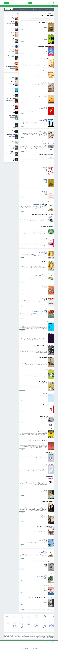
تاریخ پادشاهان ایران (42, 149)
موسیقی (22, 624)
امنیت (37, 618)
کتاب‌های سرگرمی (13, 159)
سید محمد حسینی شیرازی (43, 83)
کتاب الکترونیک (45, 642)
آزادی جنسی (41, 493)
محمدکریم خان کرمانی (44, 274)
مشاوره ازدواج (28, 159)
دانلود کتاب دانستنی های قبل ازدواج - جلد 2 (47, 261)
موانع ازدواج (39, 111)
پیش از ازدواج (39, 86)
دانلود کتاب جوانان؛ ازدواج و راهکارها (48, 82)
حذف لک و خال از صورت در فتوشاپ (32, 507)
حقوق (45, 626)
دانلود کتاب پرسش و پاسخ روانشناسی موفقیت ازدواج (45, 526)
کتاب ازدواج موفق (41, 338)
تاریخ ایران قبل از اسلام (37, 482)
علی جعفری (45, 539)
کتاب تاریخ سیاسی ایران (35, 148)
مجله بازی (15, 618)
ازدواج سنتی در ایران (31, 65)
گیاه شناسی (22, 375)
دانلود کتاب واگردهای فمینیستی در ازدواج (47, 489)
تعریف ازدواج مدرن (43, 65)
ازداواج (44, 254)
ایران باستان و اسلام (38, 146)
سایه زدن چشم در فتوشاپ (41, 507)
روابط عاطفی (34, 445)
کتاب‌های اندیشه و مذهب (12, 89)
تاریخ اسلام (22, 363)
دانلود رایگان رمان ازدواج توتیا (42, 124)
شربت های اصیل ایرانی (25, 289)
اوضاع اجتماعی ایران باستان (43, 470)
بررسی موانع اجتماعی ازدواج (41, 519)
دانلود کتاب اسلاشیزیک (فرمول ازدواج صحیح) (47, 106)
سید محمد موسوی (44, 286)
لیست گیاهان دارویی (24, 208)
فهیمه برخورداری (45, 405)
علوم (47, 5)
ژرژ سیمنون (12, 94)
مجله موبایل (14, 617)
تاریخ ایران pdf (43, 469)
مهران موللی (45, 227)
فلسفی (45, 625)
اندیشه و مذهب (44, 617)
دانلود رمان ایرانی (44, 134)
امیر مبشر (13, 146)
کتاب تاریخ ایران (38, 149)
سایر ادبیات (52, 628)
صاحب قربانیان (45, 59)
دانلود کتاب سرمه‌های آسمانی (49, 321)
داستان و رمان (7, 617)
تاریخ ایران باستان (38, 469)
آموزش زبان (52, 627)
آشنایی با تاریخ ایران (33, 362)
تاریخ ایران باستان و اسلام (33, 146)
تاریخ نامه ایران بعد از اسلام (28, 364)
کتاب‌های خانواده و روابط (42, 60)
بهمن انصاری (45, 477)
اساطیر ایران (43, 481)
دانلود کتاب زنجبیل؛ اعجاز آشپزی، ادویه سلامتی (46, 381)
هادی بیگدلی (12, 88)
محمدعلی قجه (12, 152)
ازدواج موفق (45, 111)
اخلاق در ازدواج (36, 110)
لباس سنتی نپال (34, 610)
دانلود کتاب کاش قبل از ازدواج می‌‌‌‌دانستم (47, 94)
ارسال (38, 637)
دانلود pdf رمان (34, 122)
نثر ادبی (53, 623)
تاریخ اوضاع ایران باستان (23, 469)
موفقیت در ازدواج (25, 350)
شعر (53, 618)
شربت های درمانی (39, 289)
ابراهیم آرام (45, 251)
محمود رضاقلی (45, 143)
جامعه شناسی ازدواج (30, 542)
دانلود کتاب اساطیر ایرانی (50, 476)
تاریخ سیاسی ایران (40, 147)
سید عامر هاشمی (44, 394)
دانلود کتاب (22, 78)
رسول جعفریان (45, 358)
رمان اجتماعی (40, 123)
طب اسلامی (42, 232)
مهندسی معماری (28, 618)
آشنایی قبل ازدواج (28, 110)
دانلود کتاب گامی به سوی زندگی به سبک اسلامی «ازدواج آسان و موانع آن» (42, 214)
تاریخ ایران (44, 147)
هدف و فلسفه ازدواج (32, 111)
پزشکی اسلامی (43, 180)
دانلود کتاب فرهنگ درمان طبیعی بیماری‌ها (47, 201)
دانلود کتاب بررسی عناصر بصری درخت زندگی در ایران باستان (44, 573)
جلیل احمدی (45, 107)
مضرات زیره (42, 375)
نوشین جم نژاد (12, 105)
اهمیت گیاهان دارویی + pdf (35, 555)
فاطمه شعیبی (45, 239)
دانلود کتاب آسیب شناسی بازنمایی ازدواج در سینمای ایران (45, 537)
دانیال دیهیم (45, 551)
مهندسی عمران (28, 617)
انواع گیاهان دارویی (42, 206)
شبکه (37, 623)
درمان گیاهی (36, 376)
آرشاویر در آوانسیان (47, 18)
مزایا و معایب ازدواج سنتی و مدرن (29, 64)
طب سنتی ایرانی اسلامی (28, 207)
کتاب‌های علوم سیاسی (38, 395)
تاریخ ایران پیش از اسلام (26, 146)
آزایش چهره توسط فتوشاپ (41, 506)
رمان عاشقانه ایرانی (45, 123)
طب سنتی (44, 207)
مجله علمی (14, 624)
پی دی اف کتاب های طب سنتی (37, 208)
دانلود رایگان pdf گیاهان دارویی (41, 315)
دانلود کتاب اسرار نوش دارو (50, 549)
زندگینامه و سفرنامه (51, 624)
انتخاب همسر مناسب (41, 352)
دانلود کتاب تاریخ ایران (39, 397)
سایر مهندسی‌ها (28, 624)
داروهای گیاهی (29, 375)
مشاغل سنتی (41, 610)
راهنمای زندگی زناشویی (35, 351)
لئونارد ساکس (12, 28)
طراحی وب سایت (36, 624)
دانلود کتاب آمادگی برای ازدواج (49, 189)
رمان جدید (39, 133)
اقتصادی (45, 616)
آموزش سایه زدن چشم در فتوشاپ (27, 509)
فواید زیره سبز (45, 375)
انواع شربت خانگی (30, 289)
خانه (53, 5)
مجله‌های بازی (13, 23)
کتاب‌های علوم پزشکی (42, 204)
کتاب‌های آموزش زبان (12, 130)
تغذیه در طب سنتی (22, 434)
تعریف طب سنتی (33, 207)
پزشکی (45, 618)
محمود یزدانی (45, 71)
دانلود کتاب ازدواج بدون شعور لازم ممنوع (47, 404)
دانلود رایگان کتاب (39, 314)
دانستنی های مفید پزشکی (26, 231)
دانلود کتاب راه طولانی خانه (50, 333)
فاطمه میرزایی (45, 179)
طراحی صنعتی (28, 616)
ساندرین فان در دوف (38, 18)
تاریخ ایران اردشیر (26, 470)
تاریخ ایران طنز (21, 470)
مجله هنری (14, 626)
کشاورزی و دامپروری (43, 628)
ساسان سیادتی (45, 167)
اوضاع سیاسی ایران (30, 397)
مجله (34, 5)
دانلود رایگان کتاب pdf (33, 314)
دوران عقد (28, 255)
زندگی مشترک (42, 111)
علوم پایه (45, 629)
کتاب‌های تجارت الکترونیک (12, 57)
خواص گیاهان (43, 434)
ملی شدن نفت (44, 363)
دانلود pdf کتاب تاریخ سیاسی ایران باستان (32, 147)
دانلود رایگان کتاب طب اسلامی (24, 300)
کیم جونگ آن (12, 141)
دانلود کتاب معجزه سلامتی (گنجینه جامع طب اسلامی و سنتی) (44, 177)
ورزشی (22, 625)
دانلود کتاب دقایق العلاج (50, 273)
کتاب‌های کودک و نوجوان (12, 17)
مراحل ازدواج (30, 219)
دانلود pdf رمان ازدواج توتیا (30, 123)
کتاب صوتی (30, 5)
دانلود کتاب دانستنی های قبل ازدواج (48, 249)
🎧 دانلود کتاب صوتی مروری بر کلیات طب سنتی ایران (45, 46)
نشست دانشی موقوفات (28, 456)
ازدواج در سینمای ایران (36, 542)
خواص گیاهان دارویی (42, 556)
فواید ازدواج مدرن (24, 65)
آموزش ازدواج (32, 159)
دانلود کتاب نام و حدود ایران (49, 452)
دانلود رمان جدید (43, 133)
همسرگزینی (36, 352)
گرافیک (37, 625)
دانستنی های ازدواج (34, 86)
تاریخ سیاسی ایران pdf (41, 148)
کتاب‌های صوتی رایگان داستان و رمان (10, 45)
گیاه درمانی (25, 375)
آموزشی (8, 623)
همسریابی (43, 77)
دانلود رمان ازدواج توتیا (35, 124)
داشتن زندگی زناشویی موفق (28, 351)
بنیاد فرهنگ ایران (33, 18)
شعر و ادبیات (7, 616)
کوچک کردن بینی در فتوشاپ (43, 508)
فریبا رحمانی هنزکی (44, 191)
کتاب (47, 636)
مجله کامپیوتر (14, 616)
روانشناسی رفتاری (45, 244)
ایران (44, 456)
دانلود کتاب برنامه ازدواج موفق (49, 166)
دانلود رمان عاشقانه (29, 134)
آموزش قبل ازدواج (26, 219)
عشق (38, 255)
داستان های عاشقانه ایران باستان (38, 484)
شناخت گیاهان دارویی (40, 376)
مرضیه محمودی (45, 575)
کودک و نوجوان (21, 623)
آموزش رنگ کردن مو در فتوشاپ (27, 508)
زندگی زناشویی (25, 339)
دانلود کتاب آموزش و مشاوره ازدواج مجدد (47, 585)
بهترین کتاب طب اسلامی (33, 232)
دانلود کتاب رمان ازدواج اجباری (49, 129)
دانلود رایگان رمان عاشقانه (35, 134)
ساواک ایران (37, 362)
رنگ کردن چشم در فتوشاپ (28, 506)
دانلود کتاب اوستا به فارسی (26, 482)
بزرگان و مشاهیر (21, 616)
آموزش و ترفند (36, 617)
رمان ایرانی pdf (30, 122)
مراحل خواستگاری (29, 254)
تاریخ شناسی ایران (45, 364)
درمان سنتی (41, 388)
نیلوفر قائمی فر (45, 119)
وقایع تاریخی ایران (40, 364)
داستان (53, 616)
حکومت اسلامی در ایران (35, 364)
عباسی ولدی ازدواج (37, 219)
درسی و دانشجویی (43, 627)
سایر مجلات (14, 627)
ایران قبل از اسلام (33, 456)
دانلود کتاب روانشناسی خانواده (42, 339)
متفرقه (22, 627)
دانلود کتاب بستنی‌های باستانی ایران (48, 464)
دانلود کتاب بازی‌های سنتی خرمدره (48, 34)
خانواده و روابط (21, 618)
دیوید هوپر (45, 310)
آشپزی (22, 617)
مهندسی (41, 5)
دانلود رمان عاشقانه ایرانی (42, 135)
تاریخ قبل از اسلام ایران (29, 148)
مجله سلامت (14, 625)
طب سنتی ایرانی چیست (32, 327)
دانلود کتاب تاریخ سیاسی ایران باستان (48, 141)
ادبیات (50, 5)
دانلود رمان (37, 122)
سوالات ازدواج (38, 531)
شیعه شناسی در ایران (29, 363)
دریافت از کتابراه (22, 29)
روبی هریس (12, 50)
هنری (22, 626)
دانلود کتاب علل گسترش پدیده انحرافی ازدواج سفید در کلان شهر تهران (43, 561)
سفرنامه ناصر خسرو (40, 363)
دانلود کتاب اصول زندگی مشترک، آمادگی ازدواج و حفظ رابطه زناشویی (43, 345)
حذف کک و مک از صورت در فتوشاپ (35, 508)
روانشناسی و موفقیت (6, 618)
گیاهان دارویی (45, 376)
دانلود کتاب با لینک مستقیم (27, 314)
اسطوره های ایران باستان (28, 481)
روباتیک (29, 623)
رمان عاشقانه (24, 122)
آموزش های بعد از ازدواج (22, 86)
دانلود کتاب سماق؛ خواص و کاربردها (48, 428)
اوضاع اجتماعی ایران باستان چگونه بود (31, 469)
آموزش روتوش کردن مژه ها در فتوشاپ (36, 509)
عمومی (37, 5)
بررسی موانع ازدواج (35, 519)
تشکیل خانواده (32, 110)
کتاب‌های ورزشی (13, 147)
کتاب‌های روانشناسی (12, 68)
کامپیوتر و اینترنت (36, 626)
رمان (39, 122)
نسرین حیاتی (45, 155)
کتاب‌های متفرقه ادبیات (12, 136)
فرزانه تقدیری (12, 99)
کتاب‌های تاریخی (13, 40)
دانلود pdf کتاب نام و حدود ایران (40, 457)
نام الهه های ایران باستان (31, 483)
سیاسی (45, 624)
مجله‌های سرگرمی (9, 23)
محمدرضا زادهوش (12, 116)
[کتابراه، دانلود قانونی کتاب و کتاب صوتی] (45, 27)
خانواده (31, 339)
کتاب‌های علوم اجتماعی (36, 60)
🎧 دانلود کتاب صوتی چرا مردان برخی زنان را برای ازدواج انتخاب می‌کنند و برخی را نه (41, 597)
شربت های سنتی (35, 289)
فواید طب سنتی (31, 233)
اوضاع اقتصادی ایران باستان (36, 470)
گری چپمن (45, 95)
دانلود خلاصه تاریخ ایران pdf (27, 362)
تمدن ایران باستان (30, 470)
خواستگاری (36, 254)
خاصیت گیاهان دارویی (37, 206)
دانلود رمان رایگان (42, 122)
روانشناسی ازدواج (38, 98)
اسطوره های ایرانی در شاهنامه (38, 483)
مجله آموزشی (14, 623)
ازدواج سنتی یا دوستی (37, 65)
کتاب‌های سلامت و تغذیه (36, 204)
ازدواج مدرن (27, 65)
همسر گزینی (40, 77)
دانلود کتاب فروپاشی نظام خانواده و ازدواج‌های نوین (46, 58)
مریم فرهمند (45, 490)
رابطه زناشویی (40, 446)
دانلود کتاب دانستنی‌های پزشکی (49, 297)
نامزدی (37, 255)
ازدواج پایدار (38, 159)
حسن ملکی (45, 587)
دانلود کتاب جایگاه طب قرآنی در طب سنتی (47, 226)
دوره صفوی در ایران (35, 363)
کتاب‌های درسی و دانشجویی (11, 33)
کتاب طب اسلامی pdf (26, 232)
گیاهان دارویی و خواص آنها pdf (33, 315)
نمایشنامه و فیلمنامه (51, 625)
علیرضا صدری (45, 203)
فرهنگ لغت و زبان (51, 626)
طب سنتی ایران (43, 208)
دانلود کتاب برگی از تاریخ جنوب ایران (48, 393)
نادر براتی (13, 77)
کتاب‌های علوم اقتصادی (12, 62)
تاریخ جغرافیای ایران (42, 362)
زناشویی (42, 86)
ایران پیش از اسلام (41, 456)
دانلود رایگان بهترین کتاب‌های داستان (10, 100)
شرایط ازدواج (43, 110)
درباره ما (53, 643)
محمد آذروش (12, 123)
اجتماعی (45, 623)
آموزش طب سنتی (45, 388)
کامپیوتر (44, 5)
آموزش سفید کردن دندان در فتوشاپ (35, 510)
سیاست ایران (26, 397)
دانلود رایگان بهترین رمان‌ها (12, 83)
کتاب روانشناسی (40, 244)
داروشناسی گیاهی (39, 434)
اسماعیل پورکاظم (44, 370)
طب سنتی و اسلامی (37, 375)
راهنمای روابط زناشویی (24, 445)
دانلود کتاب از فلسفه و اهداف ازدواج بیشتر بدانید (46, 70)
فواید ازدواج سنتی (36, 64)
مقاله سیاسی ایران (22, 397)
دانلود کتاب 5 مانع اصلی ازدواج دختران (48, 515)
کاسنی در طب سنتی (49, 610)
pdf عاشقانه (40, 134)
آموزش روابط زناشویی (39, 445)
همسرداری (41, 159)
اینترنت (37, 616)
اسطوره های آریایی (33, 481)
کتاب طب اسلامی (38, 232)
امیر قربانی (13, 39)
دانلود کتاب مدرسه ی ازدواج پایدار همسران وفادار (46, 154)
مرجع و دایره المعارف (39, 576)
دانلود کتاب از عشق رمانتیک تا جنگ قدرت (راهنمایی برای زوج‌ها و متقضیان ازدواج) (41, 440)
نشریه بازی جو (12, 22)
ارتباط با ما (52, 642)
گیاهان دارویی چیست (39, 302)
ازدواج (44, 86)
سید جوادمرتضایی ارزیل (44, 516)
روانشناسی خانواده (34, 98)
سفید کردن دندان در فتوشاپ (24, 507)
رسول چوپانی (45, 47)
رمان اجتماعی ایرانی (36, 123)
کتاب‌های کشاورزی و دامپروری (36, 275)
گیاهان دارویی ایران (26, 233)
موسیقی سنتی (38, 609)
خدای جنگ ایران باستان (25, 483)
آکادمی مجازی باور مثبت (11, 67)
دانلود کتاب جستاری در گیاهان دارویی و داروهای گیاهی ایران (44, 308)
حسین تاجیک (45, 563)
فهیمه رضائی (45, 346)
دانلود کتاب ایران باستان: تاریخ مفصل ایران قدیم (46, 22)
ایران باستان (43, 146)
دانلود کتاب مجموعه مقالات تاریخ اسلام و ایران (46, 357)
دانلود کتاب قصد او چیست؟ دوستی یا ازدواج (47, 416)
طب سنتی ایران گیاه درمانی (39, 207)
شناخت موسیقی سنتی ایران (26, 609)
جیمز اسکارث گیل (12, 82)
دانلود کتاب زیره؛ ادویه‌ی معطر (49, 369)
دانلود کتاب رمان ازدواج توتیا (49, 117)
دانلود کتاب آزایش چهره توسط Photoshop (47, 501)
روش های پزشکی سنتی (23, 610)
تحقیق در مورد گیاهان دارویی (30, 206)
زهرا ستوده (45, 417)
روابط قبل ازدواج (33, 254)
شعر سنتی (44, 610)
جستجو (30, 3)
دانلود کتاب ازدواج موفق (50, 238)
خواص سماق (43, 433)
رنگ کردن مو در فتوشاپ (35, 506)
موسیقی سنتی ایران (33, 609)
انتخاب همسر (39, 110)
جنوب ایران (34, 397)
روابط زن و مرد (36, 339)
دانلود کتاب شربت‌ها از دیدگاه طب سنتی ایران (47, 285)
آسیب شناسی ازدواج (42, 542)
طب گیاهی (28, 208)
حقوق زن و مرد (40, 351)
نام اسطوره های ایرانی (38, 481)
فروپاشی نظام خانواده (44, 64)
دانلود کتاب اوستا (32, 482)
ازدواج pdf (36, 111)
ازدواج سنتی (40, 64)
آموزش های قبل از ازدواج (29, 86)
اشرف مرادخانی (12, 56)
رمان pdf (27, 122)
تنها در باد (43, 18)
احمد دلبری (45, 502)
